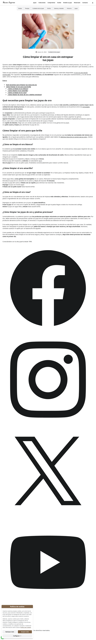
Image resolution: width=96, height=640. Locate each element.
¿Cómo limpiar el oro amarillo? (18, 91)
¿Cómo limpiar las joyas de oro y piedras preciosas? (25, 95)
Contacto (85, 2)
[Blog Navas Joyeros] (9, 2)
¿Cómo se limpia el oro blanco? (18, 89)
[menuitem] (34, 3)
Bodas (20, 8)
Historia (69, 8)
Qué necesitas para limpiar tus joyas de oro (21, 85)
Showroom (77, 2)
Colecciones (41, 2)
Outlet (59, 2)
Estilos (49, 8)
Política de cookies (26, 627)
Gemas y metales (59, 8)
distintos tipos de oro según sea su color (73, 137)
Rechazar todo (9, 632)
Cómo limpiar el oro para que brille (18, 87)
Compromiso (51, 2)
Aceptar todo (25, 632)
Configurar (16, 636)
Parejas (27, 8)
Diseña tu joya (67, 2)
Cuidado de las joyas (38, 8)
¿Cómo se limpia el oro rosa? (17, 93)
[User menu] (92, 2)
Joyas (34, 2)
